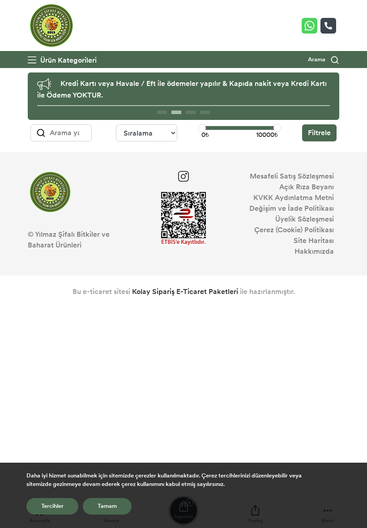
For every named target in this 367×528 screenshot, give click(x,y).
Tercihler (52, 506)
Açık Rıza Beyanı (306, 187)
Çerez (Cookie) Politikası (294, 230)
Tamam (107, 506)
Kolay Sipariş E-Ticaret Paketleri (185, 291)
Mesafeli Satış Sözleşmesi (292, 176)
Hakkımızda (314, 251)
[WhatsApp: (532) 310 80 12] (311, 26)
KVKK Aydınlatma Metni (293, 197)
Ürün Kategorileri (67, 60)
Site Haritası (314, 240)
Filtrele (319, 133)
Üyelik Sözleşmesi (304, 219)
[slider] (202, 128)
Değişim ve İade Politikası (291, 208)
